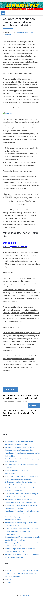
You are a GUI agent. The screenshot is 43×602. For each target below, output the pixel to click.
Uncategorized (23, 32)
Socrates (26, 596)
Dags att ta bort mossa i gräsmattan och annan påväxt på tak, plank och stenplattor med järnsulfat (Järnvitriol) (22, 573)
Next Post (33, 405)
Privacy (8, 579)
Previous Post (11, 389)
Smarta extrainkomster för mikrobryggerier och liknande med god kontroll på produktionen (21, 531)
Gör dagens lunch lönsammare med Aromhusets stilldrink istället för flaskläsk (20, 413)
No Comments (22, 401)
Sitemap (8, 582)
